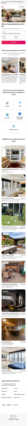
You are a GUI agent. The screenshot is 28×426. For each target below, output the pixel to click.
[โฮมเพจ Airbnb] (3, 7)
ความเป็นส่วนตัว (11, 419)
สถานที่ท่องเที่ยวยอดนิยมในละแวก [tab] (9, 384)
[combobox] (13, 33)
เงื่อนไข (17, 419)
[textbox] (7, 38)
